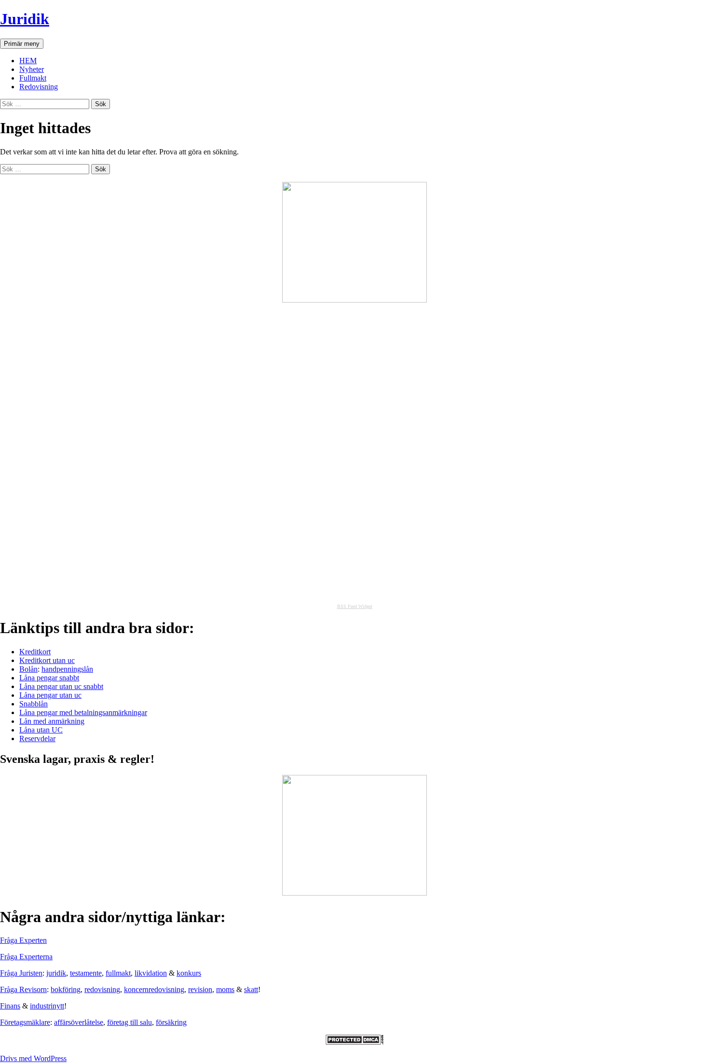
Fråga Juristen (21, 973)
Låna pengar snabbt (49, 678)
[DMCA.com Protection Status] (354, 1042)
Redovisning (38, 87)
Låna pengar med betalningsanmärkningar (83, 712)
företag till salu (129, 1022)
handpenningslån (67, 669)
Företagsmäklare (25, 1022)
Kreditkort (35, 652)
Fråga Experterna (26, 957)
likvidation (151, 973)
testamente (86, 973)
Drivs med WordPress (33, 1058)
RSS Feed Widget (354, 606)
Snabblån (33, 704)
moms (225, 989)
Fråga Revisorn (23, 989)
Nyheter (31, 69)
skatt (251, 989)
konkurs (189, 973)
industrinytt (47, 1006)
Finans (10, 1006)
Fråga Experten (23, 940)
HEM (28, 60)
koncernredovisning (154, 989)
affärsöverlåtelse (78, 1022)
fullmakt (118, 973)
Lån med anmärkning (51, 721)
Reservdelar (37, 738)
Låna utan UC (41, 730)
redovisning (102, 989)
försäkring (171, 1022)
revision (200, 989)
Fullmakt (32, 78)
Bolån (28, 669)
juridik (56, 973)
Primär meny (22, 43)
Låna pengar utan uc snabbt (61, 686)
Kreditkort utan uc (47, 660)
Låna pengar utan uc (50, 695)
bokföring (66, 989)
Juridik (24, 19)
